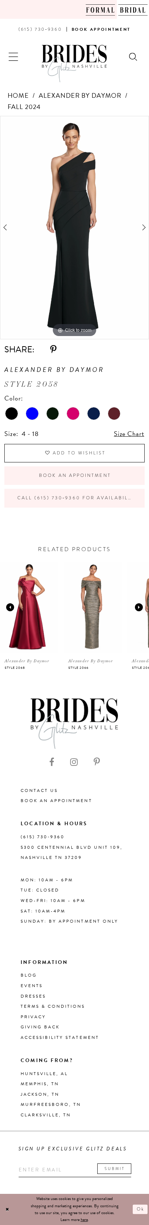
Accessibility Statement (60, 1037)
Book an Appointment (75, 475)
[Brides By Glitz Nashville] (74, 63)
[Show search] (133, 56)
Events (32, 985)
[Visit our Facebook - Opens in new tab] (51, 761)
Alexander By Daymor (80, 95)
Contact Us (39, 790)
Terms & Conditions (53, 1006)
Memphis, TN (40, 1084)
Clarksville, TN (46, 1115)
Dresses (33, 996)
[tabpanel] (74, 227)
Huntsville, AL (44, 1073)
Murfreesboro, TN (51, 1104)
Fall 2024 (24, 107)
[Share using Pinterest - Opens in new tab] (53, 349)
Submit (115, 1168)
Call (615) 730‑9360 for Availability (77, 498)
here (84, 1219)
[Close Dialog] (7, 1209)
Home (18, 95)
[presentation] (29, 607)
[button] (14, 56)
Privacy (33, 1017)
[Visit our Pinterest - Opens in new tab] (97, 761)
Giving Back (40, 1027)
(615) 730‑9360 (43, 837)
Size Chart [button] (129, 434)
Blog (29, 975)
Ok (140, 1209)
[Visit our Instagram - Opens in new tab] (74, 761)
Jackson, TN (40, 1094)
